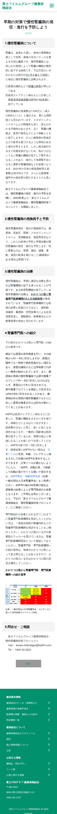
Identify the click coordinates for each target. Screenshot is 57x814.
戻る (28, 663)
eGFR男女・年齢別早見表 (25, 476)
